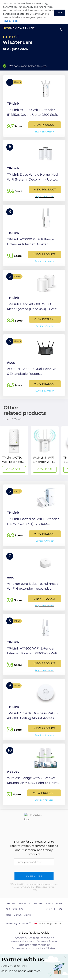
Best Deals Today (18, 914)
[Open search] (62, 29)
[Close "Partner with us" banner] (64, 957)
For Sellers (53, 909)
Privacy (24, 903)
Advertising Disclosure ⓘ (18, 923)
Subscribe (34, 875)
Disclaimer (54, 903)
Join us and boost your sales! (21, 971)
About (10, 903)
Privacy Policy (10, 20)
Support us (14, 909)
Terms (38, 903)
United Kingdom (48, 923)
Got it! (59, 12)
